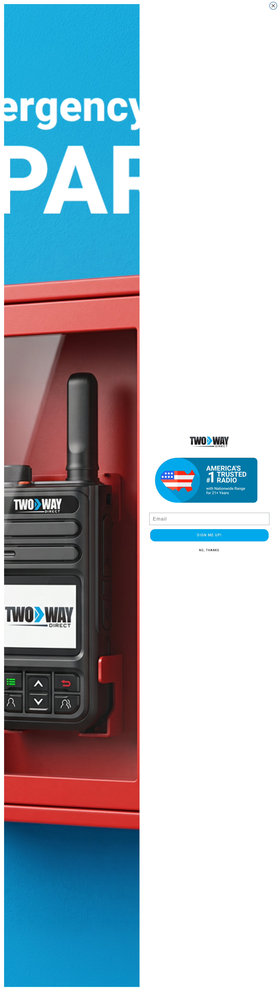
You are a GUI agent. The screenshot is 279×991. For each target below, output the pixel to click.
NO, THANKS (209, 550)
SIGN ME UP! (209, 535)
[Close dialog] (273, 5)
